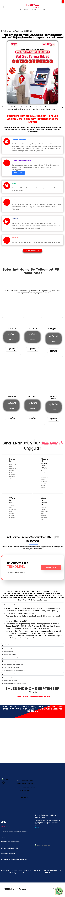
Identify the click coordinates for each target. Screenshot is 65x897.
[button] (63, 1)
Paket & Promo (24, 791)
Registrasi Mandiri (27, 780)
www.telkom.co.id (5, 826)
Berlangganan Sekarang (11, 349)
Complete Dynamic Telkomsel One (25, 787)
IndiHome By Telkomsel (17, 889)
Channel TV (24, 798)
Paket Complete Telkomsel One (24, 794)
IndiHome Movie (21, 784)
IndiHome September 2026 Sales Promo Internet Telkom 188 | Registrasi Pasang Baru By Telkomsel (32, 36)
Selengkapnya (18, 172)
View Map (37, 827)
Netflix (30, 784)
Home (17, 780)
